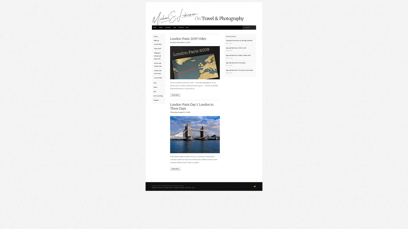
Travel (161, 28)
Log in (193, 187)
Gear (174, 28)
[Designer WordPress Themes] (254, 187)
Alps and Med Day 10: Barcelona (236, 63)
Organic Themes (168, 187)
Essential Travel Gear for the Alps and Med (239, 40)
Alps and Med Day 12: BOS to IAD (236, 48)
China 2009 (157, 48)
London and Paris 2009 (157, 72)
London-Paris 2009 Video (188, 39)
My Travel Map (158, 96)
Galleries (168, 28)
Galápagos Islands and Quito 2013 (157, 56)
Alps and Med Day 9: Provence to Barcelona (239, 70)
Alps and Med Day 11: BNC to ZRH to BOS (238, 55)
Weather (181, 28)
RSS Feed (188, 187)
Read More (175, 95)
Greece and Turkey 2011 (158, 65)
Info (187, 28)
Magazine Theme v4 (157, 187)
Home (154, 28)
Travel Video (158, 78)
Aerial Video (158, 44)
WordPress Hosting (179, 187)
